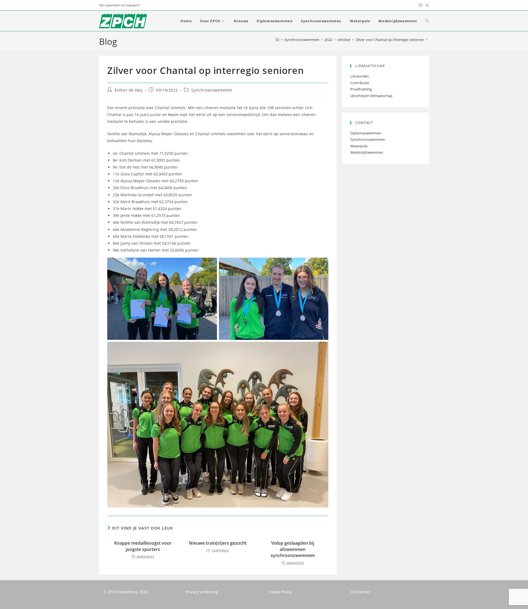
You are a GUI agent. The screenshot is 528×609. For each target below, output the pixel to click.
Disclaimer (360, 591)
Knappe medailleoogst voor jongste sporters (143, 546)
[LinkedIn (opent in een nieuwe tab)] (426, 5)
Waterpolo (359, 146)
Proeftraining (361, 89)
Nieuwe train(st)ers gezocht (218, 543)
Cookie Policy (280, 591)
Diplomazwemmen (365, 133)
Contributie (359, 82)
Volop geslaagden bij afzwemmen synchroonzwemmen (293, 549)
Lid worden (359, 76)
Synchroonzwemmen (211, 90)
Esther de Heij (129, 90)
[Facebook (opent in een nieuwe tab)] (420, 5)
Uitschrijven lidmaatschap (371, 95)
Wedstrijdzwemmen (366, 152)
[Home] (277, 39)
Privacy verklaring (202, 591)
